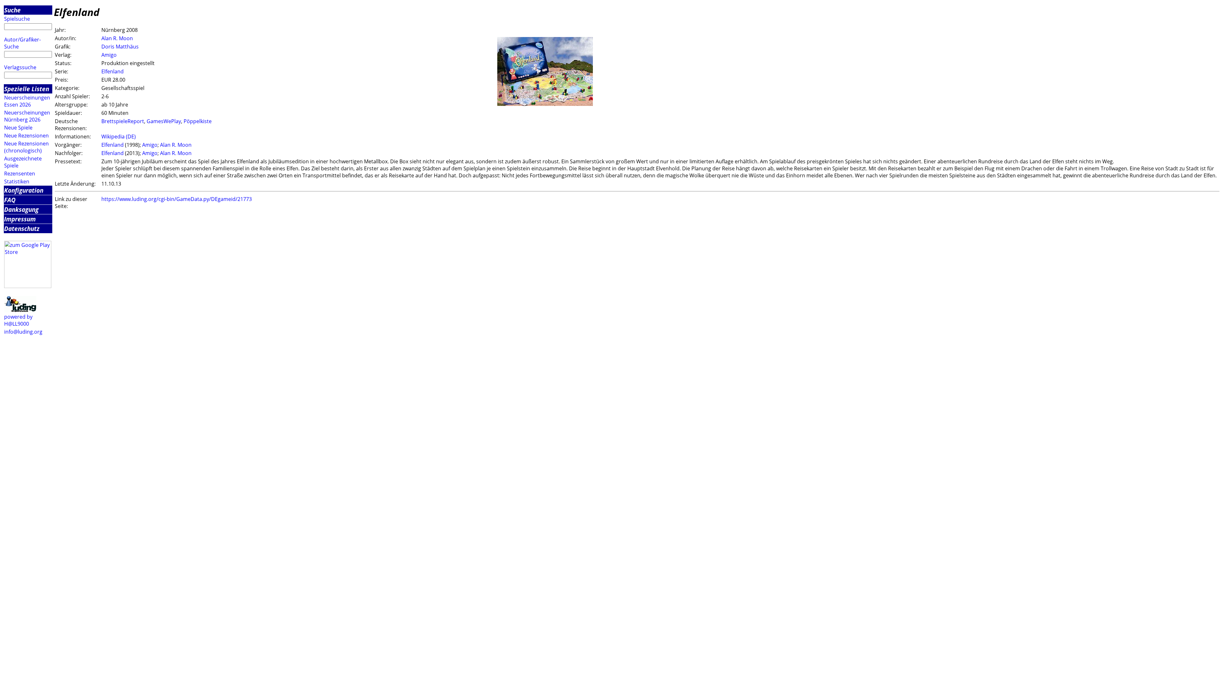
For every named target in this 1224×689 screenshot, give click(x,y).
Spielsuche (17, 18)
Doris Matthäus (120, 46)
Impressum (20, 219)
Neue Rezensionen (26, 135)
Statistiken (16, 181)
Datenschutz (22, 228)
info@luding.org (23, 331)
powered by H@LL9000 (18, 320)
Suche (12, 10)
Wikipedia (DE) (118, 136)
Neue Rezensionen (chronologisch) (26, 147)
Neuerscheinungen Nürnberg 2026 (27, 116)
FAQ (10, 200)
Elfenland (112, 71)
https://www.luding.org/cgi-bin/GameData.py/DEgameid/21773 (176, 199)
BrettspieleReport (122, 121)
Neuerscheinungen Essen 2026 (27, 101)
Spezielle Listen (26, 89)
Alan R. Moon (117, 38)
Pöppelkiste (198, 121)
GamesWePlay (164, 121)
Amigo (109, 54)
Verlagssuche (20, 67)
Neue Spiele (18, 127)
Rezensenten (19, 173)
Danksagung (21, 209)
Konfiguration (23, 190)
